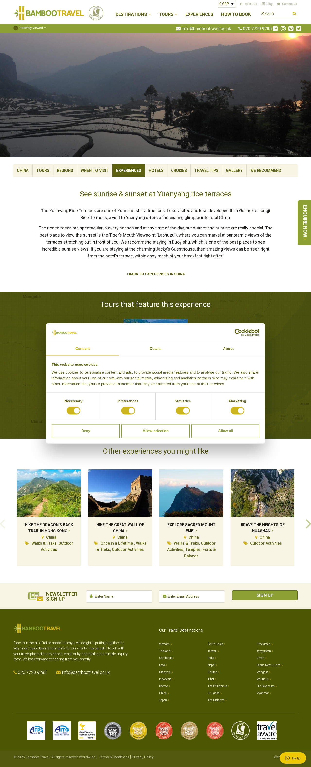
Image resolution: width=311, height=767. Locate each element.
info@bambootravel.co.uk (206, 29)
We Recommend (265, 170)
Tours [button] (166, 14)
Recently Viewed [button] (29, 28)
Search (295, 14)
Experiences (199, 14)
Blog (270, 4)
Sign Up (264, 595)
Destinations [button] (131, 14)
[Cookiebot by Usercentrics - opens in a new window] (238, 332)
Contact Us (289, 4)
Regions (65, 170)
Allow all (225, 431)
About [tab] (228, 349)
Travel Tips (206, 170)
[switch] (128, 411)
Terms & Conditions (114, 757)
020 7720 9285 (257, 29)
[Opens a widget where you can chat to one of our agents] (292, 758)
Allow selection (156, 431)
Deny (85, 431)
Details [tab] (156, 349)
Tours (42, 170)
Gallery (234, 170)
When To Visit (95, 170)
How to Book (236, 14)
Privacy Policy (143, 757)
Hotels (156, 170)
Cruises (179, 170)
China (23, 170)
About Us (251, 4)
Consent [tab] (82, 349)
